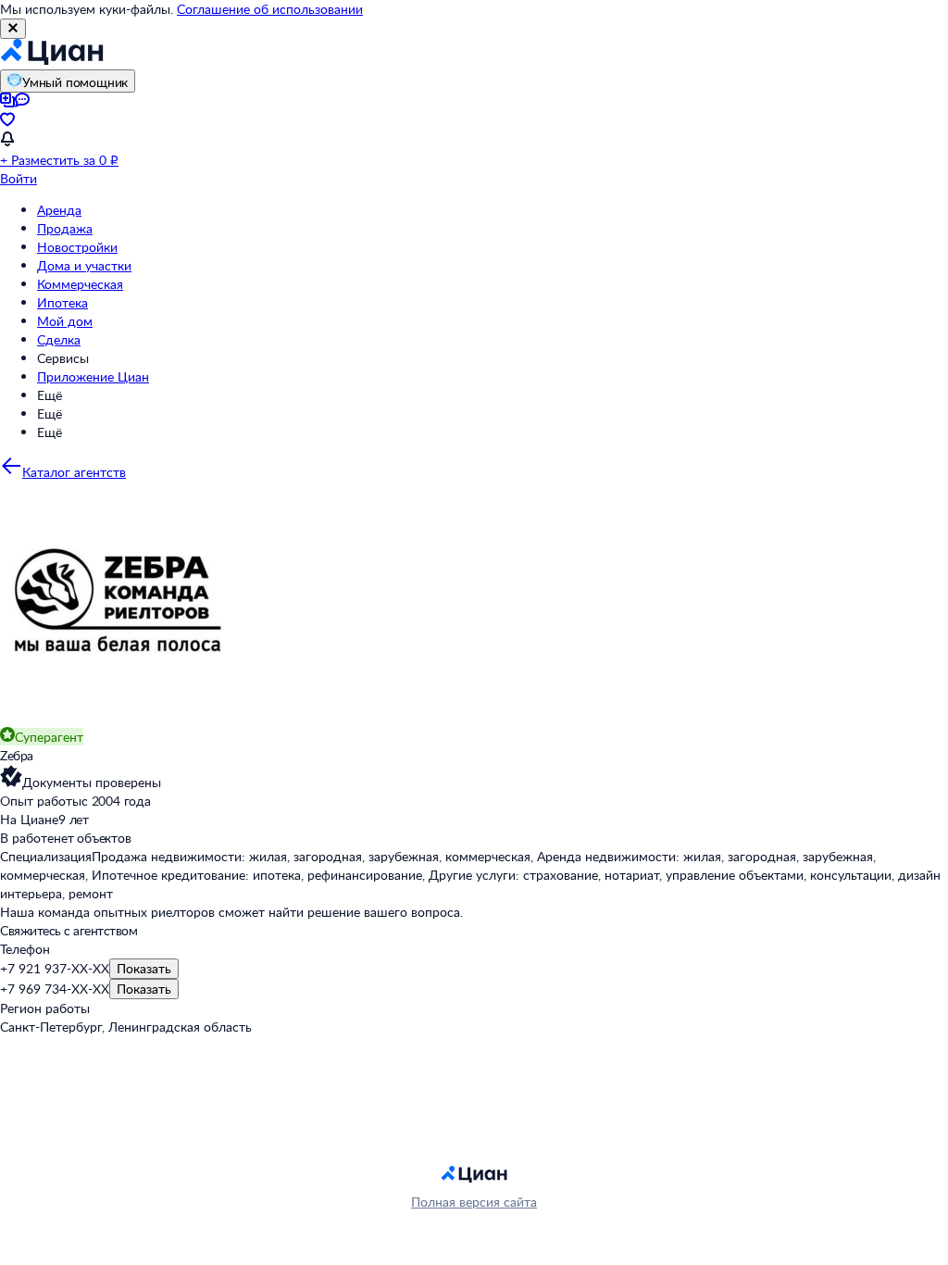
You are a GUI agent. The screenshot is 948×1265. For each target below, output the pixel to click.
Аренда (59, 210)
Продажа (65, 228)
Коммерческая (80, 284)
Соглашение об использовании (270, 9)
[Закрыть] (13, 29)
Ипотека (62, 302)
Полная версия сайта (474, 1201)
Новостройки (77, 247)
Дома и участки (84, 265)
